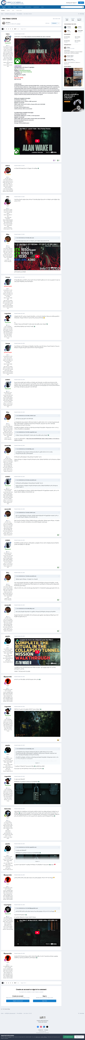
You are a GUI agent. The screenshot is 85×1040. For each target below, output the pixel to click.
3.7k (8, 820)
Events (8, 10)
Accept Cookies (69, 1036)
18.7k (8, 457)
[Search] (82, 7)
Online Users (19, 10)
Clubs (42, 7)
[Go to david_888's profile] (8, 450)
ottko (7, 196)
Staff (13, 10)
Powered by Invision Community (42, 1032)
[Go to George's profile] (8, 282)
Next (15, 28)
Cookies (46, 1030)
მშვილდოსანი (8, 676)
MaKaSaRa (7, 809)
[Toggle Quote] (16, 237)
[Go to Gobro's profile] (3, 23)
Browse (3, 7)
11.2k (8, 45)
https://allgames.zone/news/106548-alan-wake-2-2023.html (37, 36)
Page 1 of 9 (23, 28)
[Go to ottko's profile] (8, 201)
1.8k (8, 177)
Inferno (8, 165)
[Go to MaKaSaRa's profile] (8, 813)
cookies (9, 1036)
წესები (14, 7)
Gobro (8, 22)
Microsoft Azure (44, 1020)
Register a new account (18, 1000)
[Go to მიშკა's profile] (8, 239)
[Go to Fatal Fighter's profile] (8, 909)
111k (8, 288)
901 (8, 647)
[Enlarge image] (37, 51)
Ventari (45, 1022)
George (7, 277)
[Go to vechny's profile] (76, 27)
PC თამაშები (17, 23)
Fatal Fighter (7, 904)
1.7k (8, 688)
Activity (9, 7)
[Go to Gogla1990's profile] (8, 318)
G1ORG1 (7, 379)
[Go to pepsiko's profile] (8, 641)
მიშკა (7, 234)
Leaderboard (36, 7)
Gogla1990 (7, 313)
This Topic (77, 6)
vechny (79, 26)
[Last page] (18, 29)
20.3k (8, 325)
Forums (3, 10)
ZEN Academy (28, 7)
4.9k (8, 208)
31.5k (8, 391)
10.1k (8, 245)
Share (47, 23)
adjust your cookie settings (41, 1036)
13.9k (8, 916)
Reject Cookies (79, 1036)
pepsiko (7, 636)
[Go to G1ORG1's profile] (8, 384)
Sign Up (81, 2)
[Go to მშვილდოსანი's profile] (8, 681)
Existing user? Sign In (71, 2)
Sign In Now (44, 1000)
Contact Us (40, 1030)
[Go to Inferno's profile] (8, 170)
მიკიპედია (20, 7)
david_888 (8, 445)
